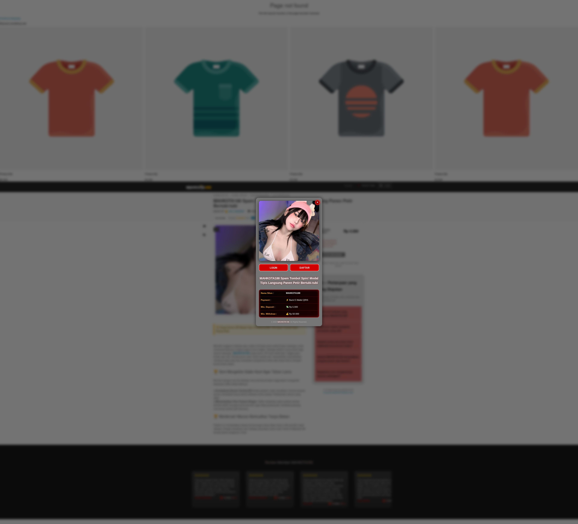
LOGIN (273, 268)
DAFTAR (305, 268)
